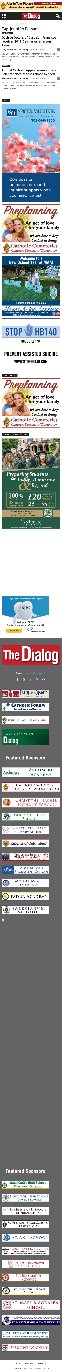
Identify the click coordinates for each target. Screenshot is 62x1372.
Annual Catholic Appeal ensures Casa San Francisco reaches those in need (29, 72)
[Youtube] (44, 680)
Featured (6, 66)
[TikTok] (31, 680)
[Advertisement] (31, 562)
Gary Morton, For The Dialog (15, 49)
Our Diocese (7, 33)
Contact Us (41, 1363)
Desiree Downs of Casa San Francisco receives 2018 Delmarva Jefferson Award (29, 41)
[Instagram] (25, 680)
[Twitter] (38, 680)
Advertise (29, 1363)
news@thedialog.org (36, 673)
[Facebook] (18, 680)
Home (4, 24)
